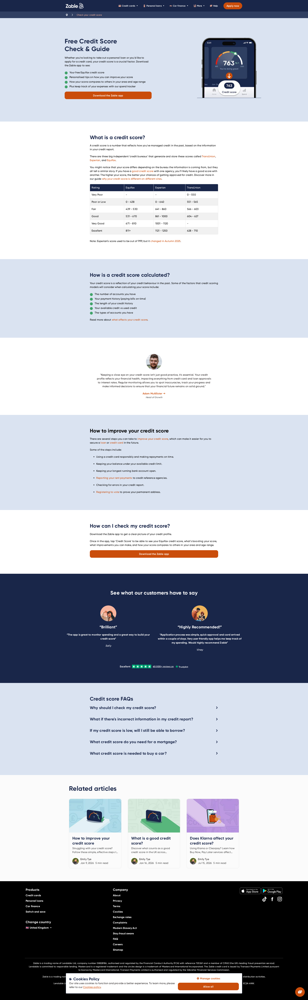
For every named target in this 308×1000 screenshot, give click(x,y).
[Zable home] (75, 6)
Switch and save (35, 911)
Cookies (118, 911)
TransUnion (208, 156)
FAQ (115, 938)
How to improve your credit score (95, 833)
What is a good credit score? (154, 833)
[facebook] (272, 899)
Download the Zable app (108, 95)
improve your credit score (152, 438)
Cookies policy (92, 987)
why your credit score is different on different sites (132, 178)
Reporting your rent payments (114, 477)
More (199, 5)
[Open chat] (300, 992)
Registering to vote (107, 492)
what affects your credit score (130, 319)
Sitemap (118, 949)
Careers (118, 944)
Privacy (117, 900)
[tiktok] (264, 899)
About (116, 895)
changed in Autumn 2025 (165, 241)
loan (103, 442)
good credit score (142, 171)
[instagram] (279, 899)
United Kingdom (37, 927)
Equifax (111, 160)
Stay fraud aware (123, 933)
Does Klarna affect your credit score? (213, 833)
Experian (95, 160)
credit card (116, 442)
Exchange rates (122, 917)
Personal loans (154, 5)
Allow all (208, 986)
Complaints (120, 922)
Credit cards (128, 5)
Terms (116, 906)
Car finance (179, 5)
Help (215, 5)
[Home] (67, 15)
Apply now (233, 5)
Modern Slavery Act (125, 928)
